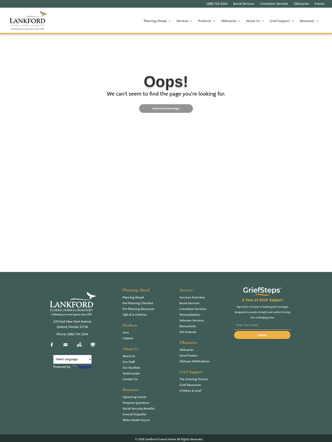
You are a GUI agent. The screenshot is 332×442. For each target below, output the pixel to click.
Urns (126, 332)
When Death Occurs (136, 420)
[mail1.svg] (65, 347)
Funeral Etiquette (134, 414)
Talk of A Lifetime (135, 314)
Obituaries (186, 350)
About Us (129, 356)
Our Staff (129, 362)
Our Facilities (131, 367)
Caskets (128, 338)
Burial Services (189, 303)
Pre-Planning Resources (138, 309)
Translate (85, 367)
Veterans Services (191, 320)
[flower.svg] (93, 347)
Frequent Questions (136, 403)
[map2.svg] (79, 347)
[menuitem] (157, 21)
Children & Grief (190, 390)
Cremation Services (192, 309)
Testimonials (131, 373)
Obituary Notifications (194, 361)
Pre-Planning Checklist (138, 303)
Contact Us (130, 379)
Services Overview (192, 297)
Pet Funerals (187, 332)
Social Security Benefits (139, 408)
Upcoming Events (134, 397)
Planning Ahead (133, 297)
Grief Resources (190, 385)
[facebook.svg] (52, 347)
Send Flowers (188, 355)
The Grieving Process (193, 379)
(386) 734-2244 (216, 4)
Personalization (189, 314)
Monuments (187, 326)
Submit (262, 335)
